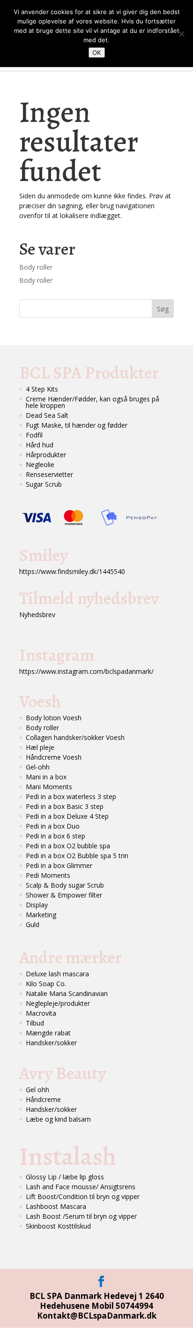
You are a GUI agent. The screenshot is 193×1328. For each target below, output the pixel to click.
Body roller (35, 267)
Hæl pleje (40, 747)
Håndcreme (43, 1099)
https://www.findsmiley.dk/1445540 (72, 571)
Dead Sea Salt (47, 415)
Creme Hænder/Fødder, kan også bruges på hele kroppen (92, 402)
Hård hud (39, 444)
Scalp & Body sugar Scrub (65, 885)
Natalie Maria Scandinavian (67, 993)
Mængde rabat (48, 1032)
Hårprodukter (46, 454)
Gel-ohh (38, 766)
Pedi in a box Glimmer (59, 865)
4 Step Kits (42, 389)
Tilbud (35, 1023)
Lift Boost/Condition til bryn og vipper (83, 1196)
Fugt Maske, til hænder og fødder (76, 425)
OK (96, 52)
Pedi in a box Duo (53, 826)
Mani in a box (46, 776)
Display (37, 904)
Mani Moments (49, 786)
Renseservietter (49, 474)
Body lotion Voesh (54, 717)
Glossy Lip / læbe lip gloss (65, 1176)
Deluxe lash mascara (57, 973)
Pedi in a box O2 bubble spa (68, 845)
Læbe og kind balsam (58, 1119)
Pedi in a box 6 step (55, 835)
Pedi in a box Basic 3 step (65, 806)
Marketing (41, 914)
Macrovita (41, 1013)
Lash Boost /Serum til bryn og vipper (81, 1216)
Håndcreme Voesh (54, 757)
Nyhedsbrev (37, 614)
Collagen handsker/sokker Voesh (75, 737)
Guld (32, 924)
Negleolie (40, 464)
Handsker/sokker (51, 1042)
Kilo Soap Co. (46, 983)
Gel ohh (37, 1089)
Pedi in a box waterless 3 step (71, 796)
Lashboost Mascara (56, 1206)
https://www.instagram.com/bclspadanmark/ (86, 671)
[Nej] (181, 33)
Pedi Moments (48, 875)
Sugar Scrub (44, 484)
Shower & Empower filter (64, 894)
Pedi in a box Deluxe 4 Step (67, 816)
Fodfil (34, 434)
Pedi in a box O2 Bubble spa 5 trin (77, 855)
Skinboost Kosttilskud (58, 1226)
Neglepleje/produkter (58, 1003)
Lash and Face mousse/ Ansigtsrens (80, 1186)
